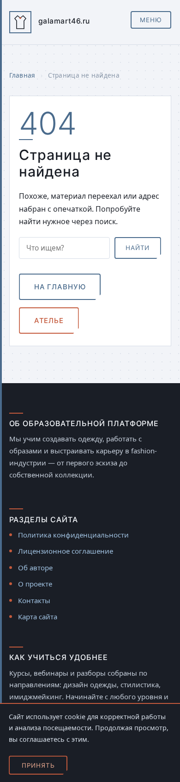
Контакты (34, 600)
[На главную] (20, 22)
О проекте (35, 583)
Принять (38, 765)
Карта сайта (37, 616)
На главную (60, 286)
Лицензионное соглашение (65, 551)
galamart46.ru (64, 21)
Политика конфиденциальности (73, 534)
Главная (22, 75)
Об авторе (35, 567)
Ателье (49, 320)
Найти (138, 247)
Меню (151, 20)
